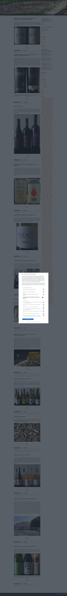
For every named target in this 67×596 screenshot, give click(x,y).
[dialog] (33, 298)
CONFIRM (27, 319)
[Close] (47, 274)
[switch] (43, 289)
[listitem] (33, 287)
